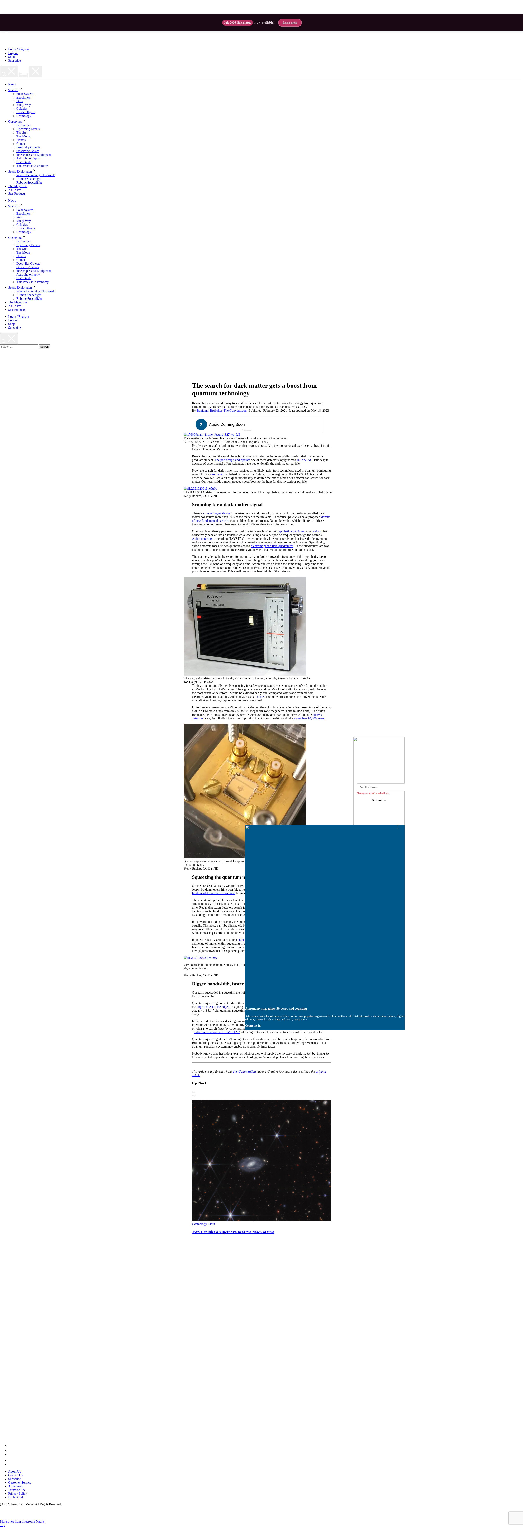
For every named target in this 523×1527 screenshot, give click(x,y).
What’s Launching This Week (35, 175)
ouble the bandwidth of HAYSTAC (217, 1032)
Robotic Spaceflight (29, 182)
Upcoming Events (28, 129)
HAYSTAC (304, 460)
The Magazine (17, 186)
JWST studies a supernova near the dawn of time (233, 1232)
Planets (21, 140)
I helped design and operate (232, 460)
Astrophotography (28, 158)
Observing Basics (27, 151)
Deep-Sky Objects (28, 147)
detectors (197, 718)
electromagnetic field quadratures (272, 546)
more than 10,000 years (309, 718)
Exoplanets (23, 97)
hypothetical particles (290, 531)
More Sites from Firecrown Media (22, 1521)
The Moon (23, 136)
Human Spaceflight (28, 179)
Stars (19, 101)
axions (317, 531)
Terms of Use (17, 1490)
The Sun (21, 132)
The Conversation (244, 1071)
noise (260, 696)
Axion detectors (202, 538)
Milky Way (23, 105)
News (12, 84)
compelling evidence (216, 513)
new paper (217, 474)
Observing (15, 121)
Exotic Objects (25, 112)
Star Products (16, 193)
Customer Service (19, 1482)
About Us (14, 1471)
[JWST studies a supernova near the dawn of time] (270, 1220)
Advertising (15, 1486)
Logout (13, 53)
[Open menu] (23, 75)
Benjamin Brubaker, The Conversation (222, 410)
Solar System (24, 93)
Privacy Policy (17, 1493)
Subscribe (14, 60)
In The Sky (23, 125)
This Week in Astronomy (32, 165)
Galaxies (22, 108)
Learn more (290, 22)
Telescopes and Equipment (33, 154)
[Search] (9, 71)
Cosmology (23, 116)
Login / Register (18, 49)
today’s (317, 714)
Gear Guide (23, 162)
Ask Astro (14, 190)
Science (13, 90)
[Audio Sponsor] (288, 425)
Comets (21, 143)
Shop (11, 56)
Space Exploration (20, 171)
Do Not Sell (16, 1497)
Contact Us (15, 1475)
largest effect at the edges (213, 1007)
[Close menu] (35, 71)
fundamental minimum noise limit (213, 893)
